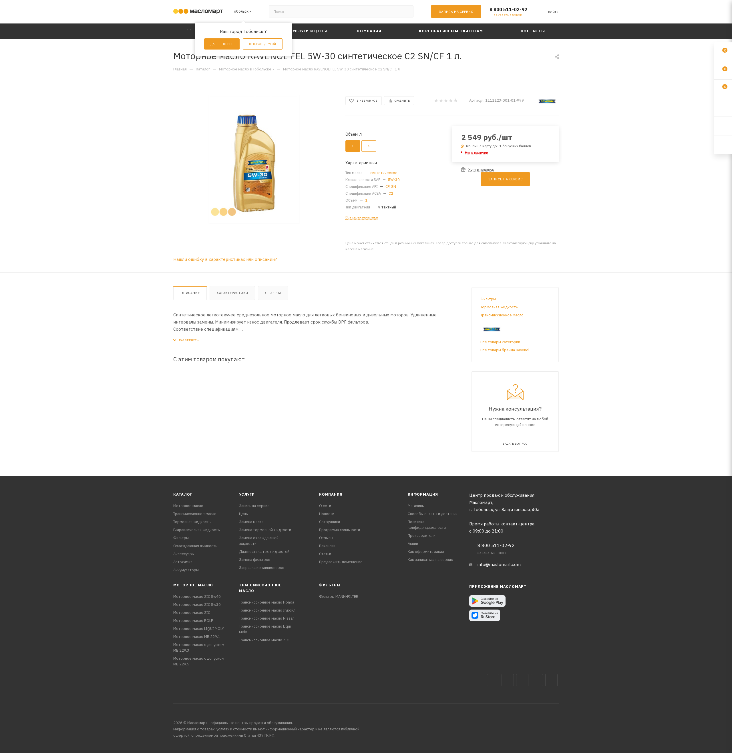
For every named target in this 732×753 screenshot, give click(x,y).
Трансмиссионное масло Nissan (267, 618)
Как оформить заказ (426, 551)
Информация (423, 494)
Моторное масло (188, 505)
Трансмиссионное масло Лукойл (267, 610)
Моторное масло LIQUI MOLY (198, 628)
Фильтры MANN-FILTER (338, 596)
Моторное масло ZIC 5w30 (197, 604)
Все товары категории (500, 342)
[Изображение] (254, 159)
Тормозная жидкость (499, 307)
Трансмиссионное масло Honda (266, 602)
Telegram (522, 680)
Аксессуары (183, 553)
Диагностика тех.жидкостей (264, 551)
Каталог (182, 494)
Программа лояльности (339, 529)
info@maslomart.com (499, 564)
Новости (326, 513)
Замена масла (251, 521)
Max (508, 680)
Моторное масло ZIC (191, 612)
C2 (391, 193)
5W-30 (394, 179)
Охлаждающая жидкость (195, 545)
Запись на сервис (254, 505)
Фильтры (488, 299)
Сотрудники (329, 521)
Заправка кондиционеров (261, 567)
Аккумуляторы (186, 569)
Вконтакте (493, 680)
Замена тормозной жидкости (265, 529)
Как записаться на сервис (430, 559)
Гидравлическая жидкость (196, 529)
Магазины (416, 505)
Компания (330, 494)
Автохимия (182, 561)
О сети (325, 505)
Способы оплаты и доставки (433, 513)
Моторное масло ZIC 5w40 (197, 596)
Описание (190, 293)
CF (387, 186)
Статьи (325, 553)
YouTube (537, 680)
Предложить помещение (341, 561)
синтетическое (383, 172)
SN (393, 186)
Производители (421, 535)
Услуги (247, 494)
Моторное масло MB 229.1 (196, 636)
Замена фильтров (254, 559)
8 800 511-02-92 (508, 9)
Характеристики (232, 293)
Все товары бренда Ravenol (504, 350)
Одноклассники (551, 680)
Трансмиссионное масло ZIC (264, 640)
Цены (243, 513)
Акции (413, 543)
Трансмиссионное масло (502, 315)
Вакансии (327, 545)
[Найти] (406, 11)
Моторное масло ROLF (193, 620)
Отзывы (273, 293)
